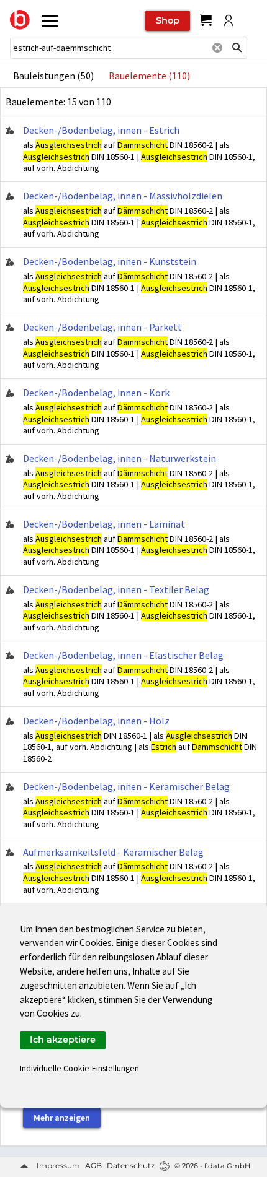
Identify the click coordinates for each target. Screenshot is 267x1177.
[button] (237, 47)
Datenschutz (131, 1165)
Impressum (58, 1165)
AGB (93, 1165)
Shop (167, 20)
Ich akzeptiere (63, 1039)
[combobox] (109, 47)
